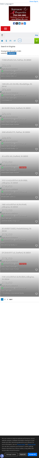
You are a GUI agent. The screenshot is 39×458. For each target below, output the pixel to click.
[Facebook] (14, 23)
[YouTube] (22, 23)
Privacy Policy (21, 444)
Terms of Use (31, 444)
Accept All (32, 454)
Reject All (22, 454)
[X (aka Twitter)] (17, 23)
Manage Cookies (11, 454)
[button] (2, 456)
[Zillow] (25, 23)
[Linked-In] (19, 23)
